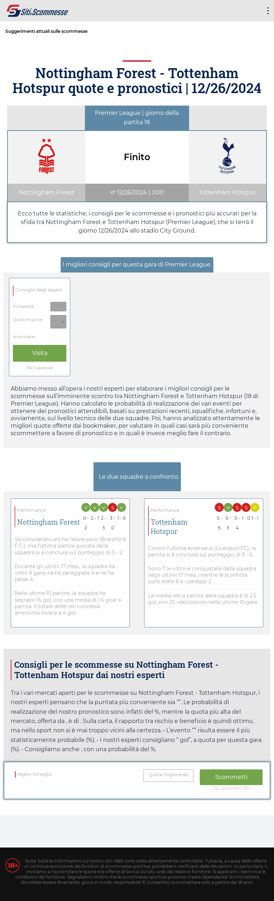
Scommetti (231, 777)
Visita (39, 353)
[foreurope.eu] (37, 10)
